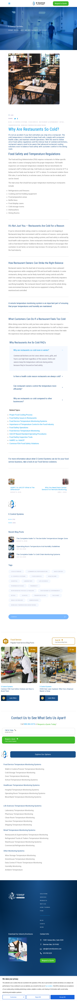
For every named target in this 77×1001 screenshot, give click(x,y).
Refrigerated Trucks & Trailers (22, 590)
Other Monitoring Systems (14, 851)
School (25, 595)
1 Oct (72, 649)
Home (10, 30)
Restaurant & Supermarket (49, 122)
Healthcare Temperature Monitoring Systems (22, 785)
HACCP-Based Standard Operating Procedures (27, 434)
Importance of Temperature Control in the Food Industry (31, 424)
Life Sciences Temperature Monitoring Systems (22, 806)
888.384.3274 (29, 724)
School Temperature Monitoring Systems (21, 780)
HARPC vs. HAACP (16, 440)
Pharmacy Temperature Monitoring (19, 814)
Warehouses (33, 600)
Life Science (43, 581)
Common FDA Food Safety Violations (24, 443)
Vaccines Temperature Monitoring (18, 821)
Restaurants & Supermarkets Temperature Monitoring (26, 835)
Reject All (38, 997)
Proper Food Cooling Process (20, 415)
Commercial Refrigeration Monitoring (19, 845)
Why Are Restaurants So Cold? (50, 689)
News (10, 523)
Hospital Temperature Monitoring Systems (22, 790)
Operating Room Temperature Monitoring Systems (25, 793)
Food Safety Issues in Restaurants (23, 418)
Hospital (14, 581)
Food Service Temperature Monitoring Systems (28, 421)
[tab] (38, 350)
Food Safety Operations (18, 427)
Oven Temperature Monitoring (17, 776)
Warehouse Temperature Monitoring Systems (23, 842)
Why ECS (43, 904)
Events (42, 924)
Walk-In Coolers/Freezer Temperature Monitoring (24, 769)
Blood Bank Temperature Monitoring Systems (23, 797)
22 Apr (33, 649)
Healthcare (52, 576)
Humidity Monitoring (13, 866)
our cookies (49, 986)
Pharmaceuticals (17, 586)
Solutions (43, 894)
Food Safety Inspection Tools (20, 437)
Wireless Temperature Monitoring (33, 125)
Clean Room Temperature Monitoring (20, 818)
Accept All (62, 997)
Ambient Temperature (14, 870)
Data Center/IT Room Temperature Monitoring (23, 863)
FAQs (42, 910)
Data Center (58, 571)
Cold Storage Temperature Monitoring (20, 773)
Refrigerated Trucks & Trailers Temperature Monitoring (26, 838)
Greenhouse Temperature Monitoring (20, 859)
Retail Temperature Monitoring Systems (19, 830)
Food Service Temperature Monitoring (24, 431)
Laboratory (28, 581)
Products (43, 900)
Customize (13, 997)
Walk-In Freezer (17, 600)
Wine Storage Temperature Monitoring (20, 855)
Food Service (33, 122)
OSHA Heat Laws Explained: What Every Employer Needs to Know (18, 690)
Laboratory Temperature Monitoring (19, 810)
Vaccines (55, 595)
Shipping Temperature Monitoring (18, 825)
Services (43, 897)
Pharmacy (34, 586)
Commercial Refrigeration (38, 571)
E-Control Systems (20, 122)
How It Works (45, 907)
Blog (16, 30)
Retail (62, 122)
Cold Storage (16, 571)
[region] (38, 988)
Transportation (14, 125)
